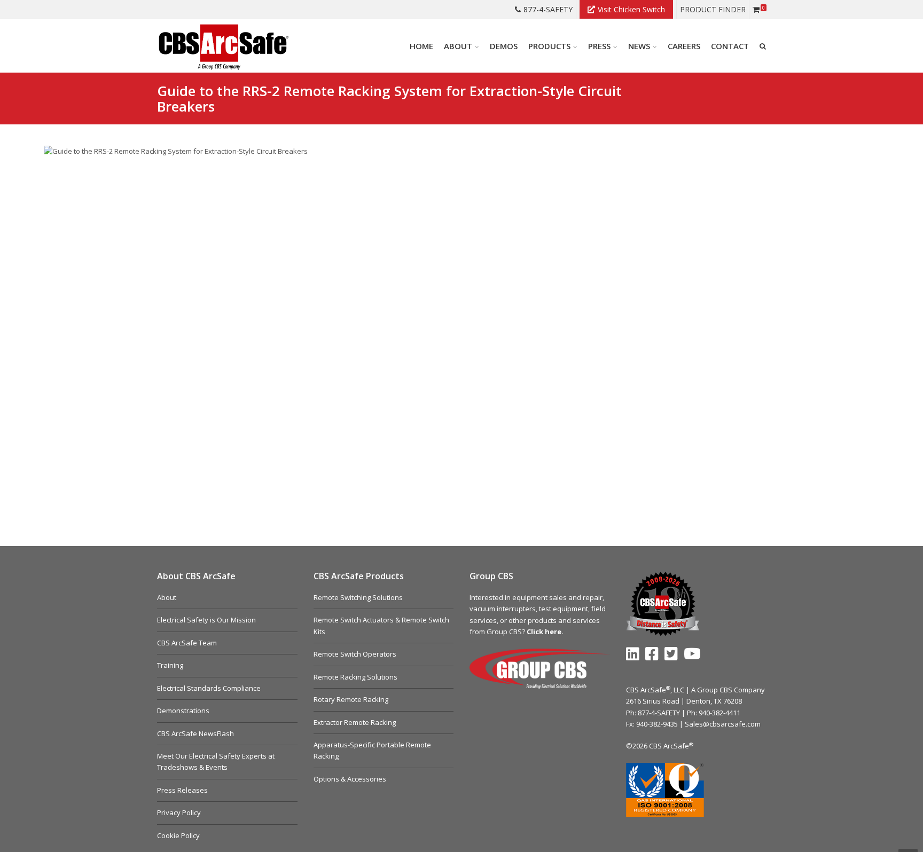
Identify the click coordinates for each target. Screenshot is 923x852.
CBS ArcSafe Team (187, 643)
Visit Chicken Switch (631, 9)
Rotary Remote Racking (351, 699)
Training (170, 665)
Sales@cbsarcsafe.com (723, 724)
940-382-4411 (719, 712)
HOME (421, 46)
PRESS (599, 46)
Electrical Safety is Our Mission (206, 620)
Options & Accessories (350, 779)
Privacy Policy (179, 812)
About (166, 597)
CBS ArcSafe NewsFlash (195, 733)
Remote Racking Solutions (355, 677)
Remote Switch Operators (355, 654)
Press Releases (182, 790)
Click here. (545, 631)
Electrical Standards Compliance (209, 688)
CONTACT (730, 46)
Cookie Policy (178, 835)
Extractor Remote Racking (355, 722)
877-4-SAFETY (548, 9)
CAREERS (684, 46)
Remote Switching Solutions (358, 597)
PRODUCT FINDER (713, 9)
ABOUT (458, 46)
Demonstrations (183, 710)
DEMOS (504, 46)
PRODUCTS (549, 46)
